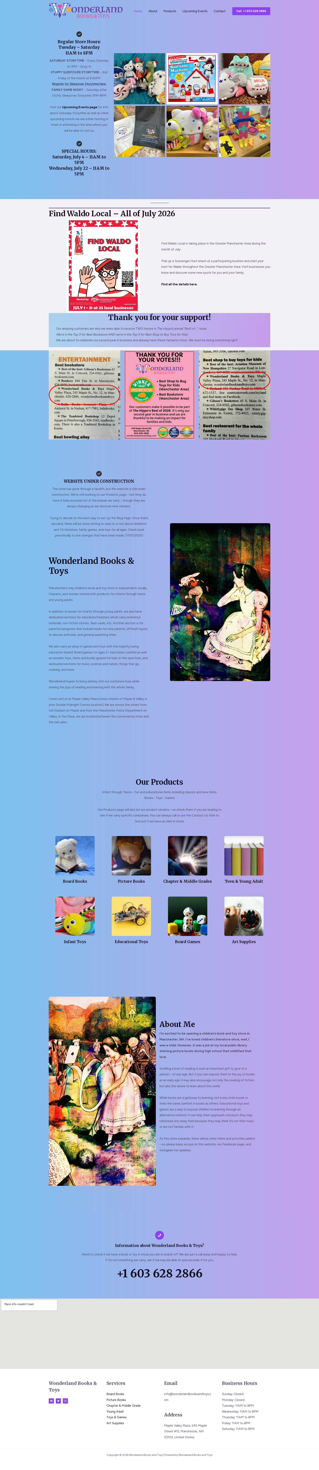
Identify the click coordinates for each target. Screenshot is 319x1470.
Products (170, 11)
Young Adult (115, 1411)
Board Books (115, 1394)
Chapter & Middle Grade (124, 1405)
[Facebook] (51, 1401)
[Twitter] (58, 1401)
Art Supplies (115, 1423)
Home (138, 11)
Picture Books (116, 1400)
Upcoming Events (194, 11)
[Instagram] (65, 1401)
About (152, 11)
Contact (219, 11)
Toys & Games (117, 1417)
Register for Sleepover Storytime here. (79, 84)
